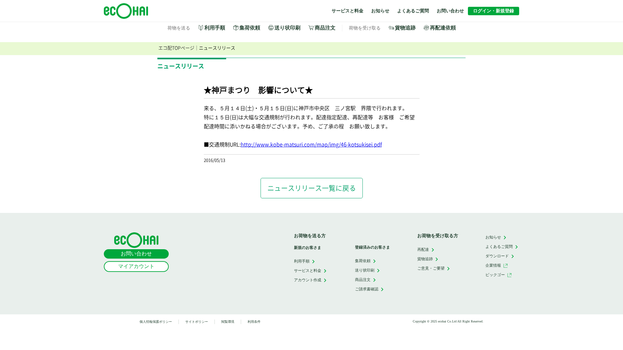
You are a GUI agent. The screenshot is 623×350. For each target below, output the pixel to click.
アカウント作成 (307, 280)
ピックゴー (495, 274)
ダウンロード (497, 256)
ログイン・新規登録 (493, 10)
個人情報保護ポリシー (156, 321)
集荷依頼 (249, 27)
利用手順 (214, 27)
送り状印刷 (287, 27)
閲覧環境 (227, 321)
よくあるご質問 (413, 10)
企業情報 (493, 265)
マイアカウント (136, 266)
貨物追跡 (405, 27)
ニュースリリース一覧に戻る (311, 188)
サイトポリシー (196, 321)
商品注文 (325, 27)
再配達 (423, 249)
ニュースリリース (217, 48)
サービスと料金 (347, 10)
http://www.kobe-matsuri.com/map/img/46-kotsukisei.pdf (311, 144)
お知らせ (380, 10)
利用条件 (254, 321)
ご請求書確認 (366, 289)
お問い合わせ (450, 10)
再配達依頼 (443, 27)
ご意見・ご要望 (431, 268)
